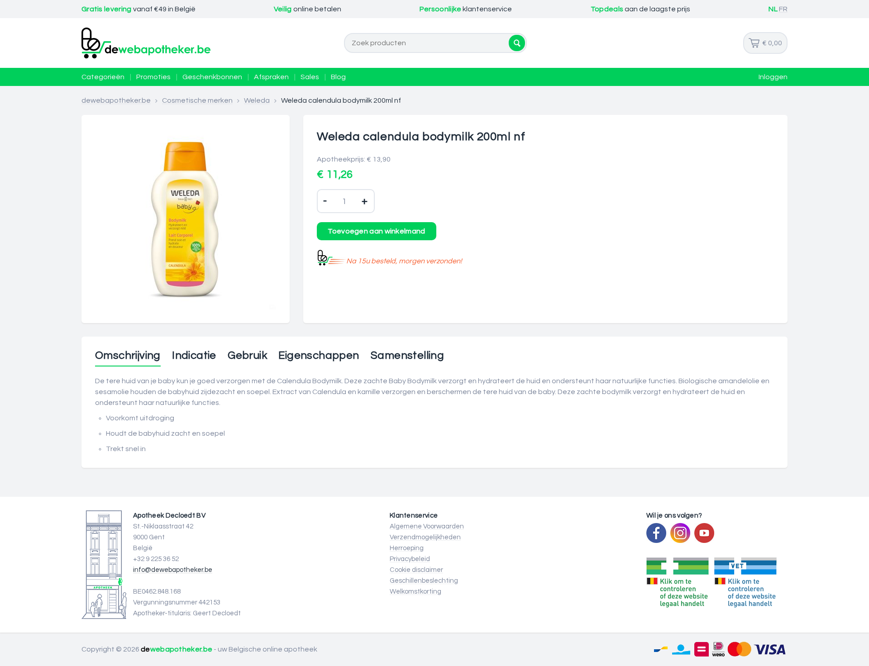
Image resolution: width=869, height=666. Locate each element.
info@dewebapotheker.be (172, 569)
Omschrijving (128, 355)
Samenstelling (407, 355)
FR (783, 9)
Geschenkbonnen (212, 77)
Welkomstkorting (415, 591)
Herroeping (407, 548)
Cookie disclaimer (416, 569)
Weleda (257, 100)
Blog (338, 77)
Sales (310, 77)
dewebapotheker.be (116, 100)
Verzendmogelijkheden (425, 537)
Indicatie (194, 355)
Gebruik (247, 355)
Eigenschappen (318, 355)
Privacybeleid (410, 559)
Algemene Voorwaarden (427, 526)
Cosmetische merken (197, 100)
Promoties (153, 77)
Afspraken (271, 77)
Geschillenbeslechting (424, 580)
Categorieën (102, 77)
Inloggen (773, 77)
